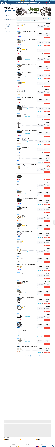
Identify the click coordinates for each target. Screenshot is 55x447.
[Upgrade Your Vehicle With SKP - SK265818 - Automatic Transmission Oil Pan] (19, 108)
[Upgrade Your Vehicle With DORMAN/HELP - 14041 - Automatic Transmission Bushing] (19, 67)
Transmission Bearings (8, 27)
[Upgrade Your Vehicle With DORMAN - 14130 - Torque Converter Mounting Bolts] (19, 141)
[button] (15, 2)
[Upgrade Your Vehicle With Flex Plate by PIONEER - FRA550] (19, 325)
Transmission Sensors (8, 31)
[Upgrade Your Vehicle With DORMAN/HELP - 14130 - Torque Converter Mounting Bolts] (19, 185)
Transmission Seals (8, 24)
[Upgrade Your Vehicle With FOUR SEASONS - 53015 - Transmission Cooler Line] (19, 51)
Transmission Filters (8, 25)
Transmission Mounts (8, 26)
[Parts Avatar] (6, 2)
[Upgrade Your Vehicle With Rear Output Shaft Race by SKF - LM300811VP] (19, 234)
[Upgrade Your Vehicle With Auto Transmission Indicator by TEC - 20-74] (19, 333)
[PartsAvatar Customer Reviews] (33, 0)
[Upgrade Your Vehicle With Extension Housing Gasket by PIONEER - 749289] (19, 308)
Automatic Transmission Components (11, 23)
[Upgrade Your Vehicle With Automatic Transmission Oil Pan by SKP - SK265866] (19, 117)
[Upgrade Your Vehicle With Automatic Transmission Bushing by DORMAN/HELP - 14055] (19, 242)
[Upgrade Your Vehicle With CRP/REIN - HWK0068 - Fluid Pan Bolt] (19, 125)
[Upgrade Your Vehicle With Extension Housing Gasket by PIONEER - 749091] (19, 317)
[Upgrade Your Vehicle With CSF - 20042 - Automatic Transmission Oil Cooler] (19, 100)
